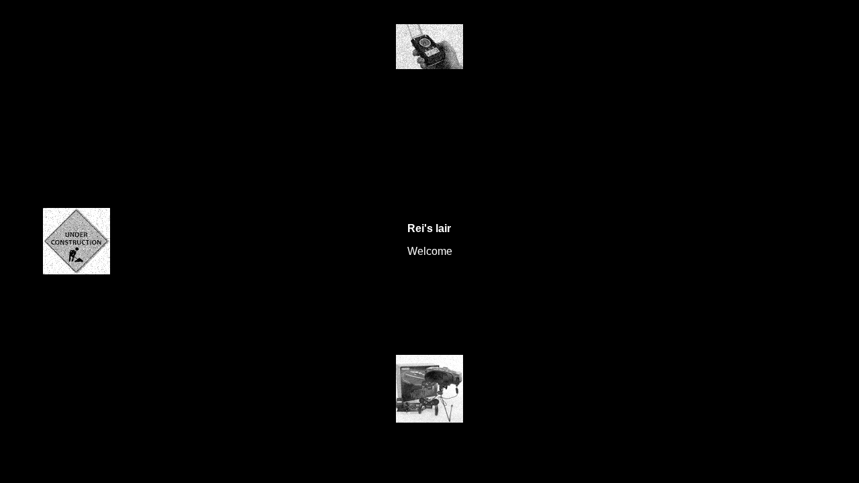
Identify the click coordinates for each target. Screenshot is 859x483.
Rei (415, 227)
